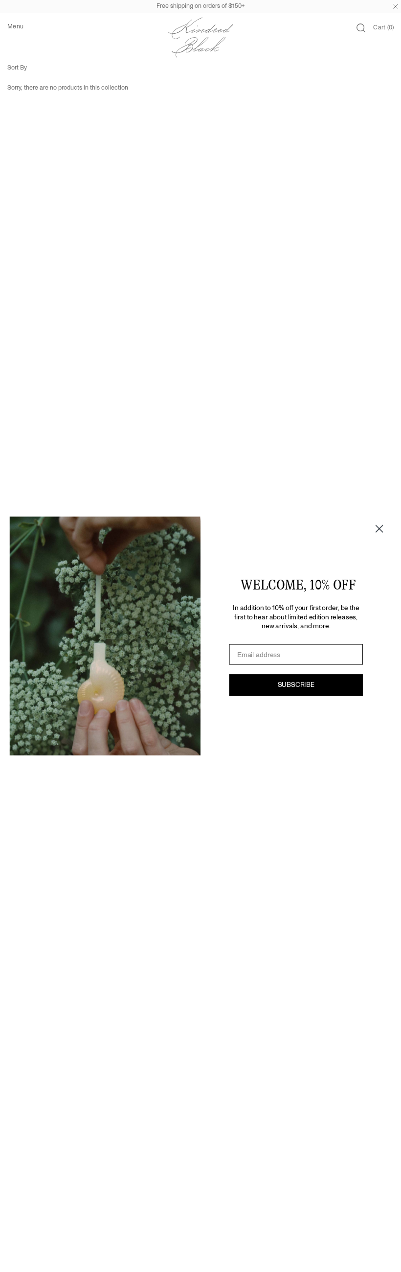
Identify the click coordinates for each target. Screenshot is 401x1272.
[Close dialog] (379, 528)
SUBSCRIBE (296, 685)
